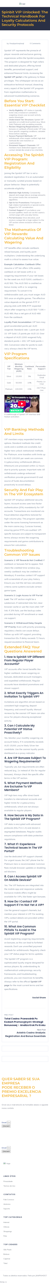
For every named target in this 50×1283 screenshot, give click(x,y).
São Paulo (7, 1250)
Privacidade (8, 1181)
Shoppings (7, 1231)
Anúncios (6, 1204)
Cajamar (6, 1259)
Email (4, 1122)
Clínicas (6, 1227)
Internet (6, 1222)
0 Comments (34, 43)
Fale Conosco (8, 1200)
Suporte (6, 1209)
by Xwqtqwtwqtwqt (15, 43)
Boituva (6, 1254)
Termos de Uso (9, 1186)
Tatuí (5, 1263)
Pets (5, 1236)
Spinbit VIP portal (13, 77)
